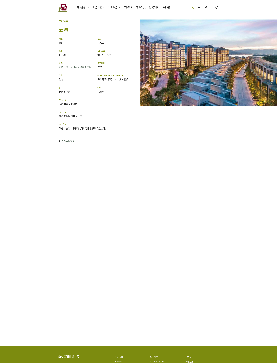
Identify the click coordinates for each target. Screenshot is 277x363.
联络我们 (166, 7)
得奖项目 (153, 7)
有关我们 (81, 7)
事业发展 (141, 7)
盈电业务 (112, 7)
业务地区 (97, 7)
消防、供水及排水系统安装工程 (75, 67)
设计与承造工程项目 (158, 361)
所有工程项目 (68, 140)
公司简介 (118, 361)
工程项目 (128, 7)
